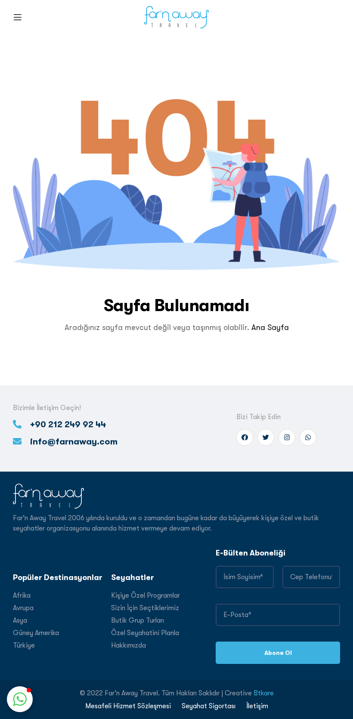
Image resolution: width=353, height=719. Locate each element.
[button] (20, 699)
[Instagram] (287, 437)
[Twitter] (265, 437)
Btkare (264, 693)
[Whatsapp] (308, 437)
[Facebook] (244, 437)
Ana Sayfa (270, 327)
